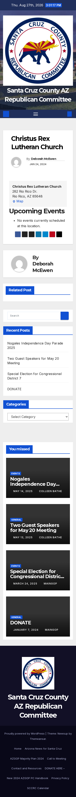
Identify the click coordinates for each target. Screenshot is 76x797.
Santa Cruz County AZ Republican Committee (38, 706)
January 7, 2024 (26, 629)
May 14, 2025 (23, 491)
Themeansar (38, 738)
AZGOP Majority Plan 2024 (27, 758)
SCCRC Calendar (38, 788)
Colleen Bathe (50, 491)
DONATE (14, 389)
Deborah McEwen (43, 159)
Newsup (63, 733)
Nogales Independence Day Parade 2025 (33, 484)
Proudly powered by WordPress (24, 733)
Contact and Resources (26, 768)
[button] (63, 114)
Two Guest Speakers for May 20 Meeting (34, 527)
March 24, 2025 (25, 583)
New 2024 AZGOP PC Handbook (27, 778)
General (16, 520)
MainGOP (50, 583)
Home (17, 748)
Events (15, 473)
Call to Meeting (56, 758)
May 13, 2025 (23, 537)
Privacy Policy (60, 778)
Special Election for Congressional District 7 (36, 576)
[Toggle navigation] (35, 114)
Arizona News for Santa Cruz (43, 748)
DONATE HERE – (55, 768)
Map (17, 201)
